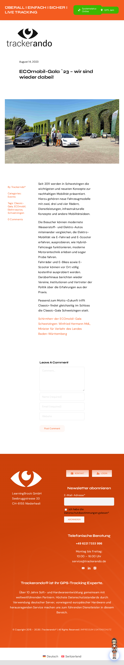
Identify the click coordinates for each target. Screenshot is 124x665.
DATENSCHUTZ (103, 629)
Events (12, 196)
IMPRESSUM (87, 629)
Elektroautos (15, 209)
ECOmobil (20, 206)
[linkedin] (89, 568)
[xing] (95, 568)
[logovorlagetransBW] (26, 471)
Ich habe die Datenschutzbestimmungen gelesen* (86, 511)
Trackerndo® (18, 187)
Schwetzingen (16, 213)
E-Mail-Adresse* (74, 495)
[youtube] (83, 568)
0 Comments (15, 219)
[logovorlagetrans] (29, 29)
